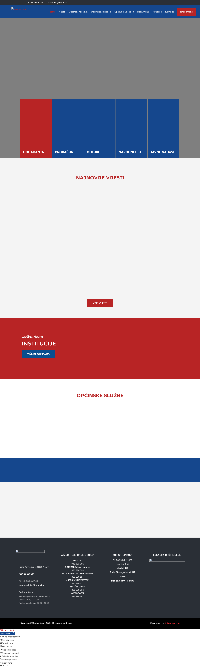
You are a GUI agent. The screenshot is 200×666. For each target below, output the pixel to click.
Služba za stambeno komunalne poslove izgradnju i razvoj (52, 435)
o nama (31, 84)
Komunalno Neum (122, 559)
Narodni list (130, 152)
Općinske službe (99, 12)
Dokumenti (143, 12)
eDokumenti (186, 12)
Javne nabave (162, 152)
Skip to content (7, 630)
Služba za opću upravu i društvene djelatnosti (53, 414)
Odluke (93, 152)
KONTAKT (63, 83)
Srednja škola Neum (157, 336)
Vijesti (62, 12)
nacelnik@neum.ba (28, 581)
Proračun (64, 152)
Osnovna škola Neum (157, 342)
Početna (51, 12)
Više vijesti (100, 303)
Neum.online (122, 564)
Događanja (33, 152)
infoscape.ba (172, 623)
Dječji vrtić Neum (157, 348)
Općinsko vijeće (122, 12)
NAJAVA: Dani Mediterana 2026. (42, 237)
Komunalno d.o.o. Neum (118, 336)
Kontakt (169, 12)
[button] (7, 633)
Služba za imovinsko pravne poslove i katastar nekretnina (101, 435)
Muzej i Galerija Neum (157, 353)
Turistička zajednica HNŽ (122, 572)
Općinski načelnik (78, 12)
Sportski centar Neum (118, 353)
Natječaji (157, 12)
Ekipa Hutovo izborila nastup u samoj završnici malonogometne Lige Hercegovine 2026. (79, 270)
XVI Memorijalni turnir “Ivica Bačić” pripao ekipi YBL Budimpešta (64, 203)
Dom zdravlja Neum (118, 348)
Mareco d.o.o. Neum (118, 342)
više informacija (38, 354)
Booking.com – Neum (122, 580)
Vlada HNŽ (122, 568)
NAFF (122, 576)
